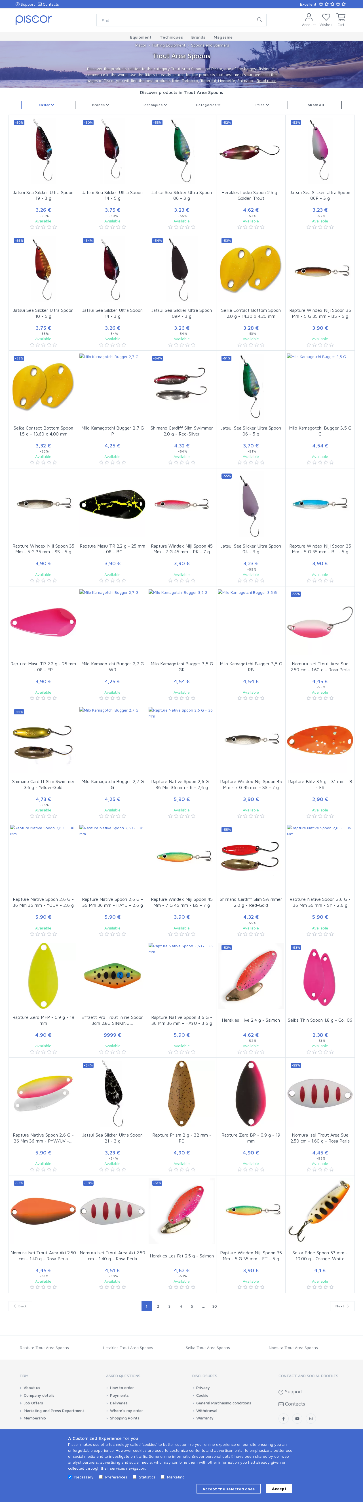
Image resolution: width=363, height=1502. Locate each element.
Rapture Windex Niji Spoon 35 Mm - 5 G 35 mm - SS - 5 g (43, 548)
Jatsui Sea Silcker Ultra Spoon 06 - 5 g (251, 430)
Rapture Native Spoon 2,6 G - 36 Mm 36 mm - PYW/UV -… (43, 1137)
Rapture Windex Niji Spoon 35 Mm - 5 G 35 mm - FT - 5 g (251, 1255)
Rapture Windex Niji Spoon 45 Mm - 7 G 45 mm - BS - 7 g (182, 902)
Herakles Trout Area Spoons (128, 1347)
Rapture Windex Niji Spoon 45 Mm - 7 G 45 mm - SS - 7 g (251, 784)
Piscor (140, 45)
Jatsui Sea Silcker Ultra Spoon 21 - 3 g (112, 1137)
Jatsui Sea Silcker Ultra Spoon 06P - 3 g (320, 195)
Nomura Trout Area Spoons (293, 1347)
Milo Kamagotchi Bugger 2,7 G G (112, 784)
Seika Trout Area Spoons (208, 1347)
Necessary (84, 1476)
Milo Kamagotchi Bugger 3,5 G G (320, 430)
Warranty (205, 1418)
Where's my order (126, 1410)
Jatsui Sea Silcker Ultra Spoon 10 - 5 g (43, 313)
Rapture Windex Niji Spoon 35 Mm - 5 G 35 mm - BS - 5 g (320, 313)
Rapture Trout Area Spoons (44, 1347)
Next (340, 1306)
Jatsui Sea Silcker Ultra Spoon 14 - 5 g (112, 195)
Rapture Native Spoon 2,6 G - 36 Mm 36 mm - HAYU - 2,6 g (112, 902)
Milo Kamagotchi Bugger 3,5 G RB (251, 666)
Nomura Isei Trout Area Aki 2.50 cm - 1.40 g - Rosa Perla (43, 1255)
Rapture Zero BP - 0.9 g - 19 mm (250, 1137)
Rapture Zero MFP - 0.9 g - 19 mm (43, 1020)
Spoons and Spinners (210, 45)
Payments (119, 1395)
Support (27, 4)
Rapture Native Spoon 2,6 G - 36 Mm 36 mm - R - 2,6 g (181, 784)
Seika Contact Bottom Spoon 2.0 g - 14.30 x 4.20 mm (251, 313)
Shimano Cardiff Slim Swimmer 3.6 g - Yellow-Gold (43, 784)
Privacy (203, 1387)
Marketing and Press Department (54, 1410)
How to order (122, 1387)
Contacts (50, 4)
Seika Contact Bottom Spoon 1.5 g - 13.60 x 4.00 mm (43, 430)
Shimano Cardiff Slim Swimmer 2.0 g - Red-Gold (251, 902)
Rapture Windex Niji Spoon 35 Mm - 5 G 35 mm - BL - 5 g (320, 548)
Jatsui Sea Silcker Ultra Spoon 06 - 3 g (181, 195)
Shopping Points (125, 1418)
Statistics (147, 1476)
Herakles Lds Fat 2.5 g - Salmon (182, 1255)
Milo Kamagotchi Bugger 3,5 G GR (182, 666)
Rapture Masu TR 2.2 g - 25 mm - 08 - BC (112, 548)
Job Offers (33, 1403)
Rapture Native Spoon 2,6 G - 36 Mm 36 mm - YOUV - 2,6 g (43, 902)
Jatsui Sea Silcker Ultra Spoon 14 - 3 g (112, 313)
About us (32, 1387)
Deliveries (119, 1403)
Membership (35, 1418)
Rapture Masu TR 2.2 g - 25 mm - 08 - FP (43, 666)
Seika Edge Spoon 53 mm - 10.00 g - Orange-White (320, 1255)
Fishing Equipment (168, 45)
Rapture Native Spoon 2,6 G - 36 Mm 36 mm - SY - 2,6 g (320, 902)
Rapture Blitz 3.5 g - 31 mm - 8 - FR (320, 784)
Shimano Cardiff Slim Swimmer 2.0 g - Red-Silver (182, 430)
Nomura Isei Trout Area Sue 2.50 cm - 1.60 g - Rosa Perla (320, 666)
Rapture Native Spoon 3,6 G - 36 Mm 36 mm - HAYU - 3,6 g (181, 1020)
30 (214, 1306)
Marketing (176, 1476)
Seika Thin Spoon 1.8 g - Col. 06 (320, 1020)
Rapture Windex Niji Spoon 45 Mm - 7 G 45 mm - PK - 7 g (182, 548)
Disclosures (204, 1375)
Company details (39, 1395)
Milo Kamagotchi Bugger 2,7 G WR (112, 666)
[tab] (52, 1377)
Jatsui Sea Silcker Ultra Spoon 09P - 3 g (181, 313)
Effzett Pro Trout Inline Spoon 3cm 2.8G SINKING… (112, 1020)
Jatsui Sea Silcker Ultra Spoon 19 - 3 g (43, 195)
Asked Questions (123, 1375)
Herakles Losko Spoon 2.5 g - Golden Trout (250, 195)
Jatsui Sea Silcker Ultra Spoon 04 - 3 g (251, 548)
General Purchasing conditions (223, 1403)
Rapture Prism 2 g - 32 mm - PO (181, 1137)
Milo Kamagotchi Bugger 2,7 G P (112, 430)
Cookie (202, 1395)
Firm (24, 1375)
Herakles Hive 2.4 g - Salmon (251, 1020)
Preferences (116, 1476)
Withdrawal (206, 1410)
